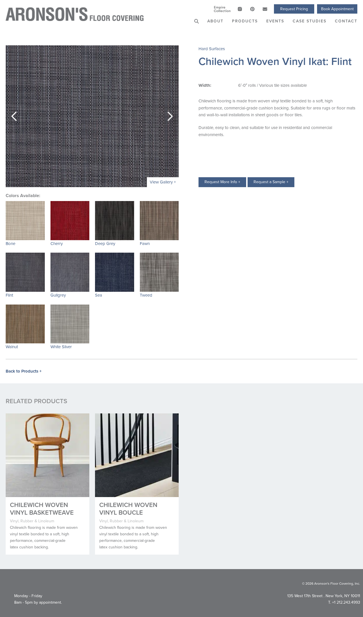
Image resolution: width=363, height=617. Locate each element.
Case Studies (309, 21)
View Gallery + (163, 182)
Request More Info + (222, 182)
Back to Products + (24, 371)
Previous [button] (14, 116)
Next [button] (170, 116)
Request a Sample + (271, 182)
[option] (92, 116)
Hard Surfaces (212, 49)
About (215, 21)
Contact (346, 21)
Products (245, 21)
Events (275, 21)
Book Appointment (337, 9)
